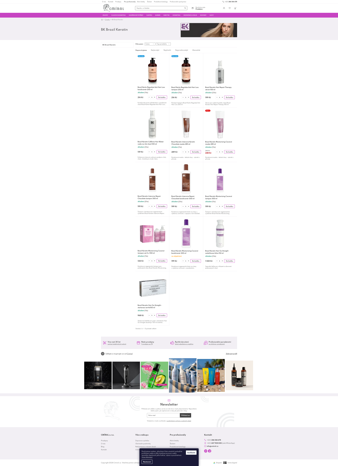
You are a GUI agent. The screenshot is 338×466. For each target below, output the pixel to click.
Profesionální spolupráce (178, 2)
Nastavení (147, 462)
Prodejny (118, 2)
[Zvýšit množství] (154, 97)
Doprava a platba (142, 441)
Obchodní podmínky (143, 444)
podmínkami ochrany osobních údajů (179, 421)
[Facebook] (209, 451)
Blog (102, 447)
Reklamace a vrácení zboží (145, 447)
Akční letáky (141, 2)
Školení (149, 2)
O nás (104, 2)
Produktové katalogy (161, 2)
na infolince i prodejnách (217, 344)
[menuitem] (105, 15)
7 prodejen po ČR (147, 344)
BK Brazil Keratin (109, 45)
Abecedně (196, 50)
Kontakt (110, 2)
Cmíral (130, 354)
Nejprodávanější (181, 50)
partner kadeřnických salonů (117, 344)
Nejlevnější (155, 50)
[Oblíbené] (229, 8)
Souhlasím (191, 453)
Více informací (147, 457)
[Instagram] (205, 451)
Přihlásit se (185, 415)
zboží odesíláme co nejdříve (184, 344)
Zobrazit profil (231, 354)
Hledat (185, 8)
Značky (107, 19)
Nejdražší (167, 50)
